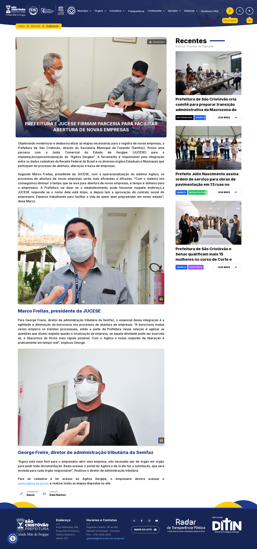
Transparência (136, 11)
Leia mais (224, 117)
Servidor (173, 10)
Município (83, 10)
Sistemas (189, 10)
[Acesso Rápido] (230, 11)
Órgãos (99, 10)
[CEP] (249, 11)
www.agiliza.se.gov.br (33, 483)
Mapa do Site (143, 529)
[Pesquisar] (239, 11)
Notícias (35, 25)
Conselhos (115, 10)
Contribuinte (155, 10)
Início (22, 25)
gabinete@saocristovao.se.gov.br (105, 538)
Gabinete (52, 26)
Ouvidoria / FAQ (209, 11)
